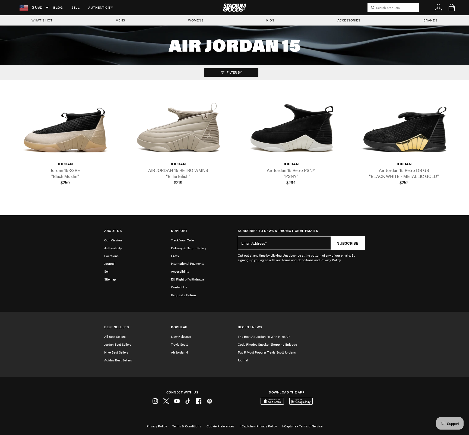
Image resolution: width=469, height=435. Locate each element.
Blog (58, 7)
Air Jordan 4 (179, 352)
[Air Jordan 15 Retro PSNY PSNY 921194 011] (291, 130)
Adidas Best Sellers (118, 360)
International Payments (187, 263)
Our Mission (113, 240)
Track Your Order (183, 240)
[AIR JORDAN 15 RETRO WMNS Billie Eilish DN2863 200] (178, 130)
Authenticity (100, 7)
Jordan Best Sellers (117, 344)
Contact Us (179, 287)
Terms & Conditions (186, 426)
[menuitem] (58, 7)
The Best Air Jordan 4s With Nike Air (264, 336)
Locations (111, 255)
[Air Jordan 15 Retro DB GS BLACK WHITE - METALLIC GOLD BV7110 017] (404, 130)
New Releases (181, 336)
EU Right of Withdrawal (188, 279)
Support (179, 230)
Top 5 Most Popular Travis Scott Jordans (267, 352)
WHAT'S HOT (41, 20)
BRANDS (430, 20)
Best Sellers (116, 327)
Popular (179, 327)
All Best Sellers (115, 336)
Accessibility (180, 271)
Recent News (250, 327)
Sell (75, 7)
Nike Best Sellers (116, 352)
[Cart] (451, 7)
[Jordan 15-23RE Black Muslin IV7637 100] (65, 130)
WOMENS (195, 20)
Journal (109, 263)
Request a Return (183, 294)
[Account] (438, 7)
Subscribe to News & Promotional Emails (278, 230)
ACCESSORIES (348, 20)
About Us (113, 230)
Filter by (234, 72)
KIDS (270, 20)
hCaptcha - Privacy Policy (258, 426)
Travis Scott (179, 344)
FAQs (175, 255)
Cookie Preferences (220, 426)
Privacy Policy (157, 426)
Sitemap (110, 279)
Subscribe (347, 243)
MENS (120, 20)
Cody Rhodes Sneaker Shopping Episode (267, 344)
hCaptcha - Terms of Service (302, 426)
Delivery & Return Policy (188, 247)
